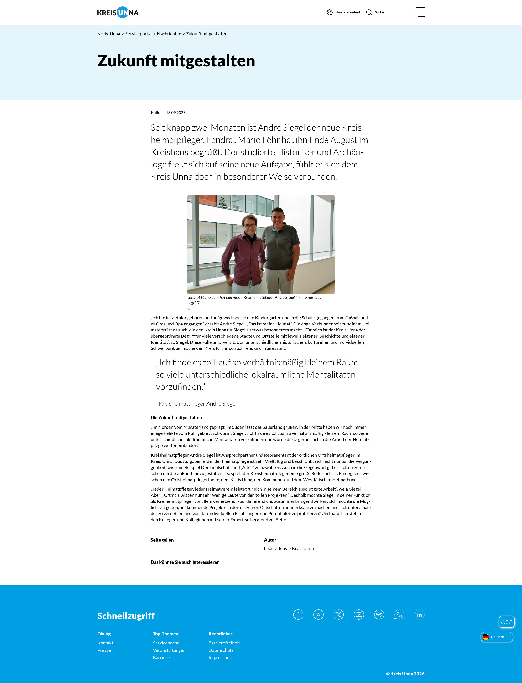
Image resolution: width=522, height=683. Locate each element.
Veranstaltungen (169, 650)
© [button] (188, 309)
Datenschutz (221, 650)
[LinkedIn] (419, 614)
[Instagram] (318, 614)
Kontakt (105, 642)
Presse (104, 650)
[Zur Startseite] (136, 12)
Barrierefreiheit (224, 642)
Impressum (220, 657)
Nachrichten (167, 33)
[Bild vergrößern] (260, 244)
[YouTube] (359, 614)
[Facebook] (298, 614)
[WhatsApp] (399, 614)
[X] (339, 614)
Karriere (161, 657)
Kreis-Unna (108, 33)
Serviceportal (137, 33)
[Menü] (419, 12)
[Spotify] (379, 614)
